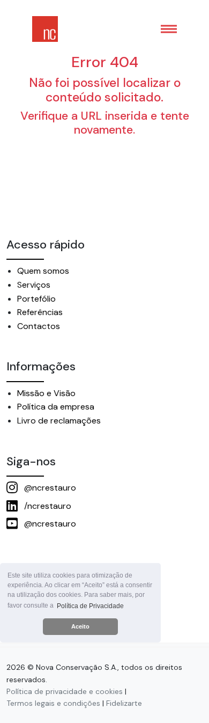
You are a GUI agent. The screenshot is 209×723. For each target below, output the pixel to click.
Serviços (33, 284)
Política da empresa (55, 406)
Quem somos (43, 270)
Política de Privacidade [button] (90, 606)
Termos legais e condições (53, 703)
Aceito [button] (80, 626)
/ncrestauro (46, 506)
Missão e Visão (46, 393)
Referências (40, 312)
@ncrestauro (49, 487)
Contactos (38, 326)
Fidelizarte (124, 703)
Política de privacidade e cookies (64, 691)
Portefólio (36, 298)
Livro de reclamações (59, 420)
